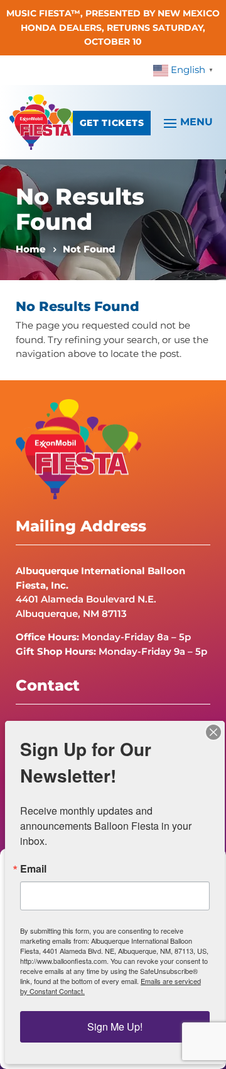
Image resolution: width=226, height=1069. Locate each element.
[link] (185, 70)
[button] (186, 122)
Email (33, 869)
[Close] (213, 732)
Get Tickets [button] (112, 123)
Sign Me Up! (115, 1026)
